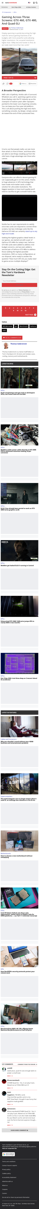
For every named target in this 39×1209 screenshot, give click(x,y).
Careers (4, 1193)
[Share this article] (3, 83)
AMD (4, 330)
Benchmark (24, 326)
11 (21, 311)
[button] (36, 3)
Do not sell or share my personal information (15, 1197)
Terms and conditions (8, 1161)
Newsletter (33, 83)
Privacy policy (6, 1169)
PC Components (6, 12)
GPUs (15, 12)
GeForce (33, 326)
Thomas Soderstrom (17, 28)
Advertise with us (7, 1181)
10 (17, 311)
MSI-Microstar (7, 326)
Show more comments (19, 1130)
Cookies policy (6, 1173)
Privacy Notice (26, 292)
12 (25, 311)
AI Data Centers (31, 7)
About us (5, 1185)
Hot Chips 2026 (16, 7)
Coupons (5, 1189)
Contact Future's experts (9, 1165)
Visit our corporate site (9, 1148)
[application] (19, 207)
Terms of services (23, 290)
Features (5, 28)
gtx (16, 326)
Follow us (24, 83)
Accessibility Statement (9, 1177)
